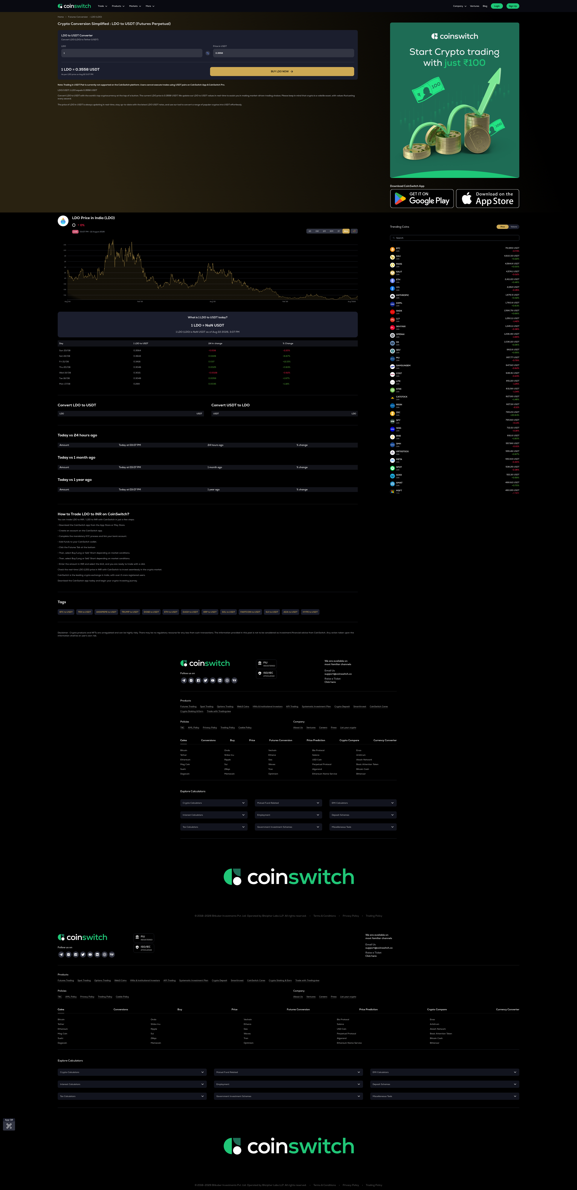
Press (334, 727)
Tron (270, 769)
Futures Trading (188, 706)
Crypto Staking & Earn (191, 711)
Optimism (273, 773)
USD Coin (317, 759)
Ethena (272, 755)
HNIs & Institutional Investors (267, 706)
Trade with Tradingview (219, 711)
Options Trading (225, 706)
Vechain (272, 750)
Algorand (317, 769)
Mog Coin (185, 764)
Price (252, 740)
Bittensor (361, 773)
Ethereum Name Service (324, 773)
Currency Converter (385, 740)
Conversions (208, 740)
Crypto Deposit (342, 706)
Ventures (474, 6)
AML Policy (193, 727)
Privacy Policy (210, 727)
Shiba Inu (229, 755)
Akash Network (364, 759)
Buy (232, 740)
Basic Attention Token (367, 764)
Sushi (183, 769)
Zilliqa (227, 769)
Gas (270, 759)
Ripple (227, 759)
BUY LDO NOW (280, 71)
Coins (183, 740)
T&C (182, 727)
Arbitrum (361, 755)
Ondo (227, 750)
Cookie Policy (245, 727)
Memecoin (229, 773)
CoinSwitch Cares (379, 706)
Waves (271, 764)
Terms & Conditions (324, 915)
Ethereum (185, 759)
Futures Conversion (78, 16)
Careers (323, 727)
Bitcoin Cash (362, 769)
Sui (225, 764)
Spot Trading (206, 706)
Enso (358, 750)
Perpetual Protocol (321, 764)
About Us (298, 727)
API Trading (292, 706)
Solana (315, 755)
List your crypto (348, 727)
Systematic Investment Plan (316, 706)
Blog (485, 6)
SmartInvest (359, 706)
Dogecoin (185, 773)
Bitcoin (183, 750)
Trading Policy (228, 727)
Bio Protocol (318, 750)
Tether (183, 755)
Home (61, 16)
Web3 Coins (243, 706)
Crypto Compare (349, 740)
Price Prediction (316, 740)
